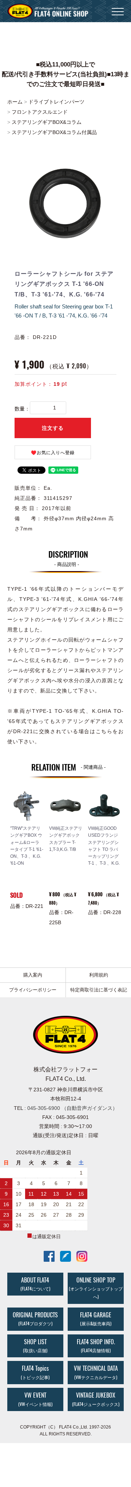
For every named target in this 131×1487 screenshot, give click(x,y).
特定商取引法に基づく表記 (98, 990)
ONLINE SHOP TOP (96, 1288)
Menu (118, 7)
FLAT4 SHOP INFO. (96, 1345)
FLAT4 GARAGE (95, 1318)
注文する (53, 428)
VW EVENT (35, 1399)
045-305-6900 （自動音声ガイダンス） (72, 1108)
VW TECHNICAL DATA (96, 1372)
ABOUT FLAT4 (35, 1284)
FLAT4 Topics (35, 1372)
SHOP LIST (35, 1345)
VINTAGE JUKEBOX (95, 1399)
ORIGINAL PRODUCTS (35, 1318)
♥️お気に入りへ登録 (53, 452)
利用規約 (98, 975)
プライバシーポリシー (32, 990)
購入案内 (32, 975)
